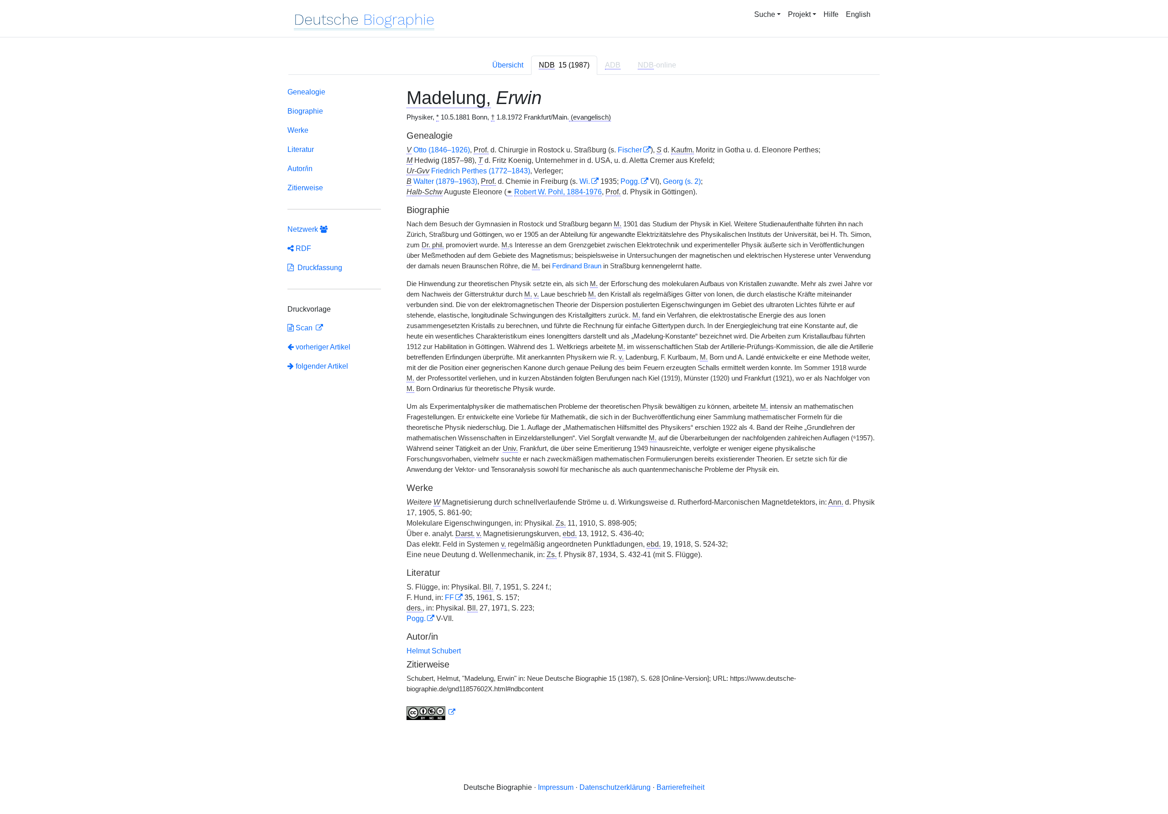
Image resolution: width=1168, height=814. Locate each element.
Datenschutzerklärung (615, 787)
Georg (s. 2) (682, 181)
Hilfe (831, 14)
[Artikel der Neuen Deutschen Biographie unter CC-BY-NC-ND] (431, 712)
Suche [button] (764, 14)
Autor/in (300, 168)
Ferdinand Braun (576, 266)
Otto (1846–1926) (441, 150)
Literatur (300, 149)
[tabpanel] (584, 405)
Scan (304, 328)
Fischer (630, 150)
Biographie (305, 111)
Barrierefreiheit (680, 787)
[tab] (564, 65)
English (858, 14)
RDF (302, 248)
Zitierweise (305, 188)
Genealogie (306, 92)
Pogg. (630, 181)
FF (449, 597)
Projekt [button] (799, 14)
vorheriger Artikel (323, 347)
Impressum (556, 787)
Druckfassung (318, 267)
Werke (297, 130)
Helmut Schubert (434, 651)
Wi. (584, 181)
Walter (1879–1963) (445, 181)
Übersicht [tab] (507, 65)
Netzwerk (303, 229)
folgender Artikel (321, 366)
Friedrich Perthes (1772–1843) (480, 171)
